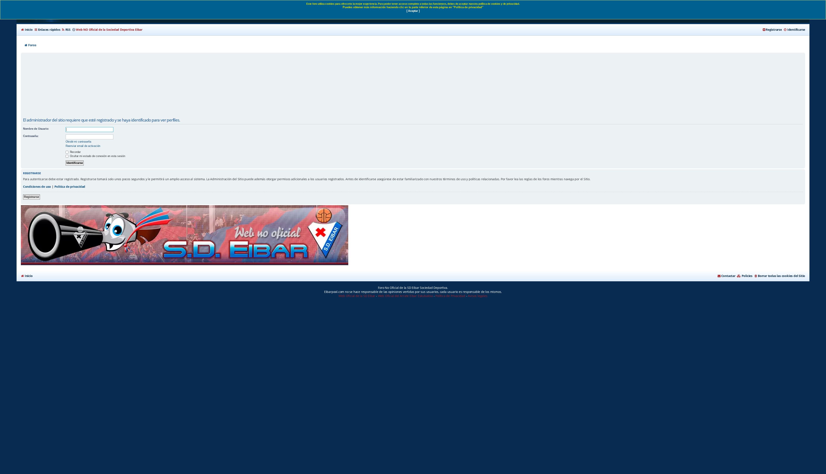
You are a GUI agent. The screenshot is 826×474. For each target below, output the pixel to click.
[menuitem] (27, 29)
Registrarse (31, 197)
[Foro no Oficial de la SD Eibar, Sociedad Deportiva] (184, 235)
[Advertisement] (413, 86)
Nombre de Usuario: (36, 128)
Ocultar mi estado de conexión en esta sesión (97, 156)
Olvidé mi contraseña (78, 141)
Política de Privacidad (450, 296)
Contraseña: (31, 136)
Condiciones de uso (37, 187)
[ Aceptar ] (413, 10)
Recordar (75, 152)
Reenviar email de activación (83, 146)
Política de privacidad (69, 187)
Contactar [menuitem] (728, 276)
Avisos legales (477, 296)
